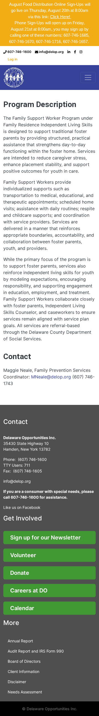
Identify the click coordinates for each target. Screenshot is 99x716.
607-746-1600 (19, 52)
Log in (12, 59)
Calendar (22, 608)
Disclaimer (17, 681)
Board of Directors (24, 661)
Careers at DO (29, 590)
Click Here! (60, 16)
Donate (19, 573)
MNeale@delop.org (51, 377)
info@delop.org (51, 52)
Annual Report (20, 640)
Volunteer (23, 555)
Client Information (23, 671)
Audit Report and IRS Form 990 (36, 651)
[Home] (14, 77)
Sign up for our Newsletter (45, 537)
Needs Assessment (25, 692)
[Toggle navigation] (88, 77)
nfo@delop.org (17, 481)
